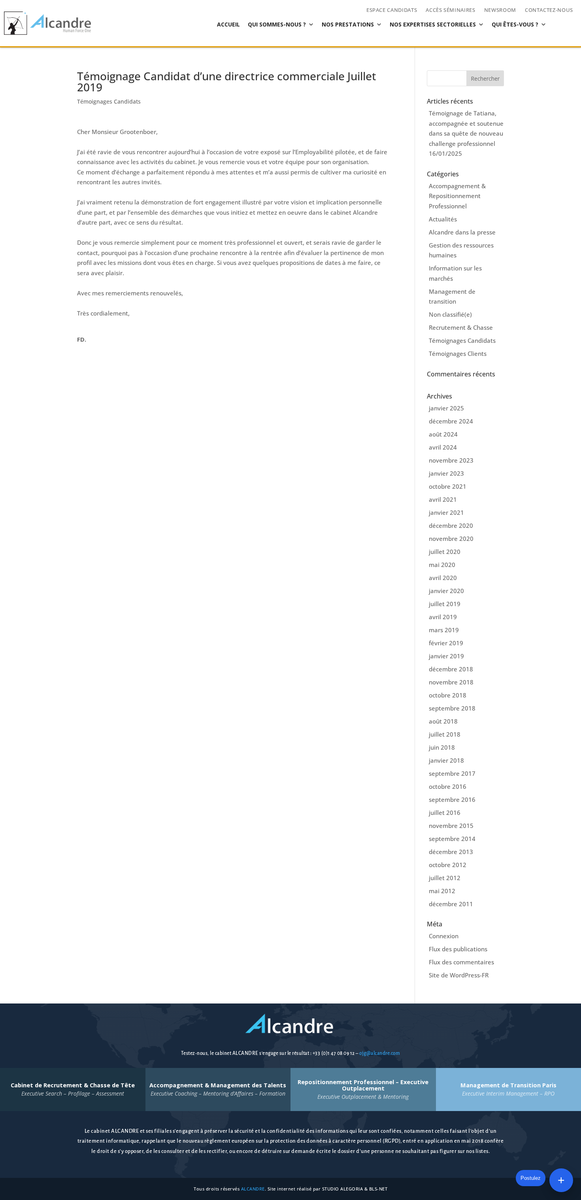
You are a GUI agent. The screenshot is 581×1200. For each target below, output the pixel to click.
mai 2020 (442, 565)
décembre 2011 (451, 904)
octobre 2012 (447, 865)
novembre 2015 (451, 826)
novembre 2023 (451, 460)
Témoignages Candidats (109, 101)
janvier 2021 (446, 512)
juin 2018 (442, 747)
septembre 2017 (452, 773)
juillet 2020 (444, 552)
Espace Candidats (391, 10)
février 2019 (446, 643)
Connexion (443, 936)
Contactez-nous (549, 10)
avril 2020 (443, 578)
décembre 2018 (451, 669)
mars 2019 (444, 630)
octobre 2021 (447, 486)
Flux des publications (458, 949)
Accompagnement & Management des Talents (217, 1089)
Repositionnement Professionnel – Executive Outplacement (363, 1089)
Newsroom (500, 10)
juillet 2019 (444, 604)
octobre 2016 (447, 786)
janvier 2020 (446, 591)
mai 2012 (442, 891)
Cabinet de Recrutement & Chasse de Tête (73, 1089)
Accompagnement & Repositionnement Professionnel (457, 196)
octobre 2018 (447, 695)
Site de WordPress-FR (459, 975)
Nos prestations (348, 24)
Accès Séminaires (450, 10)
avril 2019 (443, 617)
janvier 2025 (446, 408)
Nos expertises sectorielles (433, 24)
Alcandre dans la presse (462, 232)
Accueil (228, 24)
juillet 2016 (444, 812)
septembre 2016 (452, 799)
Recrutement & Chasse (461, 327)
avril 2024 (443, 447)
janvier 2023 (446, 473)
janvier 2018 (446, 760)
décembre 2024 (451, 421)
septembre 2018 (452, 708)
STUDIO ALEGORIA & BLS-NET (355, 1189)
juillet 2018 (444, 734)
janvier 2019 (446, 656)
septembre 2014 (452, 839)
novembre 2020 (451, 538)
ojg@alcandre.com (379, 1053)
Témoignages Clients (458, 353)
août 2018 (443, 721)
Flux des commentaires (461, 962)
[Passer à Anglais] (196, 24)
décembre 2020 (451, 525)
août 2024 (443, 434)
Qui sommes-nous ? (277, 24)
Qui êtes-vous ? (515, 24)
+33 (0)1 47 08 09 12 (334, 1053)
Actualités (443, 219)
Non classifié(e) (450, 314)
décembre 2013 (451, 852)
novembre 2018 (451, 682)
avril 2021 (443, 499)
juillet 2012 (444, 878)
